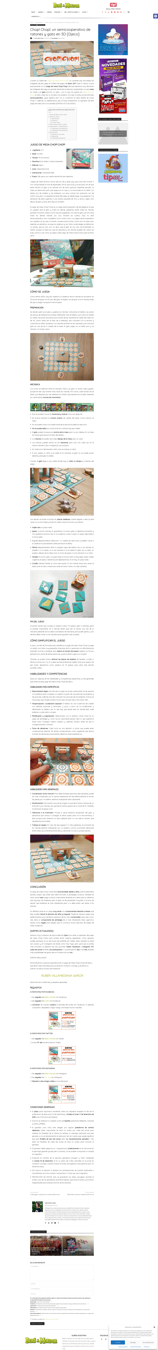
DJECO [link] (47, 1001)
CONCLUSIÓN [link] (53, 132)
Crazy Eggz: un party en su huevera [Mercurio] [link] (45, 1194)
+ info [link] (51, 1302)
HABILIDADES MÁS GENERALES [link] (60, 130)
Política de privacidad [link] (135, 1346)
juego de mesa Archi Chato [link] (58, 81)
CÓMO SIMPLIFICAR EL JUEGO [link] (58, 124)
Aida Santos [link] (34, 1253)
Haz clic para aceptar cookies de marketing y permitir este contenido (113, 133)
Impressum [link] (146, 1346)
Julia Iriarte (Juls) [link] (38, 38)
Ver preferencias (148, 1342)
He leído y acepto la (45, 1319)
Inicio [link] (31, 22)
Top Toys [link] (47, 1077)
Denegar (133, 1342)
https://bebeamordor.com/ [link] (51, 1205)
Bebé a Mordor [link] (50, 997)
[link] (155, 16)
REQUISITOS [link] (55, 136)
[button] (154, 1327)
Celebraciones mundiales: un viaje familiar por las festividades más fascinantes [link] (44, 1250)
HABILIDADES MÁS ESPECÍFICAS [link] (59, 128)
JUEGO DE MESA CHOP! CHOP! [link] (58, 114)
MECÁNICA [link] (54, 120)
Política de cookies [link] (123, 1346)
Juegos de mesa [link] (41, 25)
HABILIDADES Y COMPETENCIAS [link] (58, 126)
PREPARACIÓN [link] (55, 118)
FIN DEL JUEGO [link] (56, 122)
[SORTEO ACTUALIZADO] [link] (58, 134)
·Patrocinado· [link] (39, 22)
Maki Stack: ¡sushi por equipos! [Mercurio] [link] (80, 1194)
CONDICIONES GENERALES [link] (58, 138)
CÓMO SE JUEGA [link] (54, 116)
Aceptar (118, 1342)
